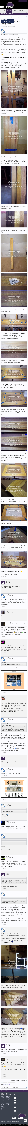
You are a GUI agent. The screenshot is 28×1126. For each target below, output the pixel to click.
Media (14, 11)
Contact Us (23, 1090)
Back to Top (2, 1109)
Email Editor (2, 1101)
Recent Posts (10, 13)
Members (20, 11)
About (2, 1097)
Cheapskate (8, 697)
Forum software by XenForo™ (5, 1124)
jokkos (7, 821)
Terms (2, 1103)
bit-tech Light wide (4, 1090)
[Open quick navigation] (26, 16)
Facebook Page (3, 1107)
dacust (7, 856)
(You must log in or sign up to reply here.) (19, 1080)
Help (26, 1090)
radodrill (8, 581)
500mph (7, 640)
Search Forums (4, 13)
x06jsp (7, 611)
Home (3, 11)
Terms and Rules (18, 1124)
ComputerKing (9, 622)
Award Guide (2, 1099)
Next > (14, 26)
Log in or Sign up (22, 1)
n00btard (8, 873)
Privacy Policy (25, 1124)
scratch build (6, 1084)
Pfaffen (7, 29)
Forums (9, 11)
